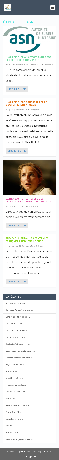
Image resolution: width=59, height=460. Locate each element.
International (20, 110)
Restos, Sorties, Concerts (17, 405)
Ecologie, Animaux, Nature (18, 344)
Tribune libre (12, 432)
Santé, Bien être (13, 412)
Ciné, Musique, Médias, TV (18, 317)
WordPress (48, 452)
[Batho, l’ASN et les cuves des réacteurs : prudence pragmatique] (29, 177)
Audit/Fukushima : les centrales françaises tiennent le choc (27, 240)
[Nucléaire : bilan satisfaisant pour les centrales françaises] (29, 39)
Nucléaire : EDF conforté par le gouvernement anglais (26, 103)
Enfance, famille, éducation (19, 358)
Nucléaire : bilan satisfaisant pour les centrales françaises (29, 58)
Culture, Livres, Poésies (17, 330)
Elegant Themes (23, 452)
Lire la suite (16, 89)
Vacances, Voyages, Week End (20, 439)
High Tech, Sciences (15, 364)
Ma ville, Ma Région (15, 378)
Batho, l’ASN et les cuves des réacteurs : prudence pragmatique (29, 200)
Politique (20, 206)
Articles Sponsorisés (15, 303)
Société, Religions (22, 246)
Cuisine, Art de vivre (15, 324)
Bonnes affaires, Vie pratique (19, 310)
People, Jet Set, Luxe (15, 392)
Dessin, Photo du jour (15, 337)
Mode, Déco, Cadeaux (16, 385)
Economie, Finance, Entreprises (27, 65)
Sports (9, 426)
